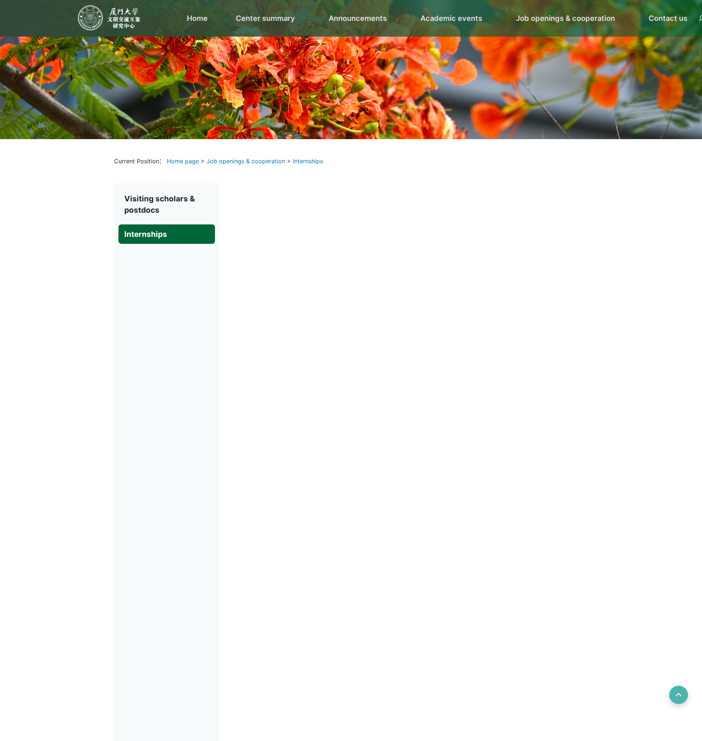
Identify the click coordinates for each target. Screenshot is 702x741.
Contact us (668, 18)
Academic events (451, 18)
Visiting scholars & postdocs (159, 204)
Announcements (358, 18)
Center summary (265, 18)
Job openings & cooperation (565, 18)
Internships (308, 161)
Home (197, 18)
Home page (184, 161)
